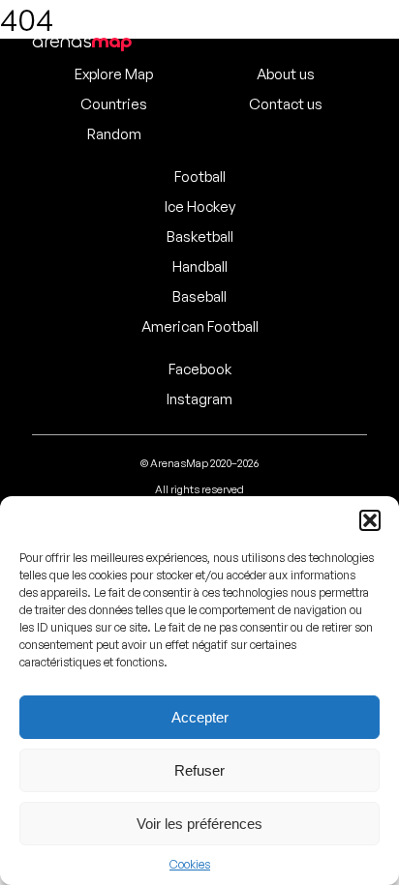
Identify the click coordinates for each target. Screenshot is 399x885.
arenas (82, 41)
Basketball (200, 236)
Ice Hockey (200, 206)
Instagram (199, 399)
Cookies (189, 864)
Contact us (285, 104)
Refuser (199, 770)
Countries (113, 104)
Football (200, 176)
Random (114, 134)
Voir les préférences (199, 823)
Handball (200, 266)
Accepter (200, 717)
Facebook (200, 369)
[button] (370, 520)
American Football (200, 326)
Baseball (199, 296)
